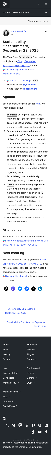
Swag (31, 382)
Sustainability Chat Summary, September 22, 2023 (21, 45)
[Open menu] (46, 4)
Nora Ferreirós (18, 31)
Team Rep (12, 114)
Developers (8, 377)
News (5, 349)
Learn (5, 368)
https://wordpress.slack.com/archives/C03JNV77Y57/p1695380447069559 (25, 242)
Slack (35, 80)
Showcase (32, 344)
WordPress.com (12, 391)
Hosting (6, 354)
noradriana (30, 88)
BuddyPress (10, 406)
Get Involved (33, 368)
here (38, 103)
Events (30, 373)
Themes (31, 349)
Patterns (31, 359)
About (6, 344)
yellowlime (29, 84)
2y (12, 34)
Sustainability (25, 57)
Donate (32, 377)
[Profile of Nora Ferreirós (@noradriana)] (6, 33)
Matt (6, 396)
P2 (42, 192)
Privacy (6, 359)
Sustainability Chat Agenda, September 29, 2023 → (26, 324)
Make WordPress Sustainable (16, 12)
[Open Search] (38, 4)
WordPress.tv (11, 382)
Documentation (10, 373)
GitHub (10, 184)
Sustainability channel (16, 69)
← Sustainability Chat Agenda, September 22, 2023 (20, 310)
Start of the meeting (19, 80)
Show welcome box (36, 21)
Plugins (30, 354)
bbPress (8, 401)
